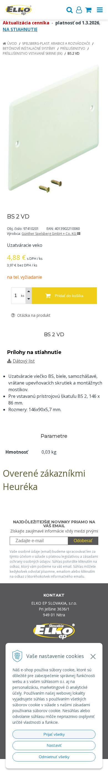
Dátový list (24, 361)
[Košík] (88, 9)
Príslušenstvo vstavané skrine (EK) (32, 53)
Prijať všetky (54, 734)
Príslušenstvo (72, 48)
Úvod (12, 43)
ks (22, 295)
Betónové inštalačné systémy (29, 48)
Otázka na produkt (33, 315)
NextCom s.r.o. (65, 769)
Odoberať (83, 540)
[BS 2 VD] (54, 128)
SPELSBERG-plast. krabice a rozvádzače (56, 43)
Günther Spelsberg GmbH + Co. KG (49, 233)
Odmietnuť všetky (54, 757)
